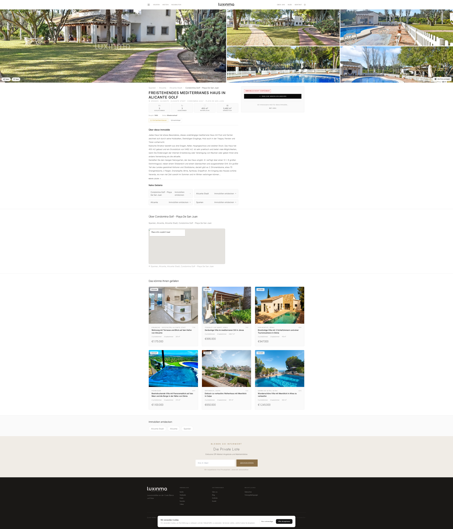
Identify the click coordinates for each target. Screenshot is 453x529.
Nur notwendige (267, 521)
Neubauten (176, 5)
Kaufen (156, 5)
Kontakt (298, 5)
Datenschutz (248, 492)
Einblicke (214, 498)
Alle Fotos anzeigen (443, 79)
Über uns (281, 5)
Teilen (7, 79)
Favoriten (182, 501)
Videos (182, 504)
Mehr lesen (154, 178)
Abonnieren (247, 463)
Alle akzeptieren (284, 521)
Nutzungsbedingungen (251, 495)
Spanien (187, 429)
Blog (290, 5)
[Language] (305, 5)
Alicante (173, 429)
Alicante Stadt (157, 429)
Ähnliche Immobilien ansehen (274, 96)
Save (17, 79)
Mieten (166, 5)
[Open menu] (148, 4)
